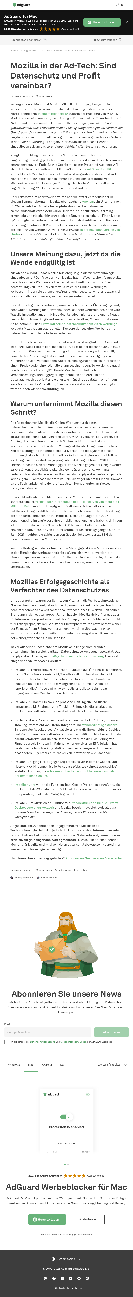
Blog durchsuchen (105, 39)
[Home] (21, 5)
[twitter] (62, 1278)
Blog (25, 50)
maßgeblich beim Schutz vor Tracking (77, 656)
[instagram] (46, 1278)
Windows (14, 1064)
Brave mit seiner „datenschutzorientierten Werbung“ (79, 324)
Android (47, 1064)
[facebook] (54, 1278)
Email (7, 1024)
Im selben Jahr (25, 785)
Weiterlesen (87, 1219)
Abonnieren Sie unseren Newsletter (94, 858)
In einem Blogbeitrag (53, 114)
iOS (62, 1064)
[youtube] (71, 1278)
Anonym (88, 202)
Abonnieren (111, 1032)
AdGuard (15, 50)
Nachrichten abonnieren (25, 39)
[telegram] (79, 1278)
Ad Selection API (99, 169)
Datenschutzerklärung (42, 1041)
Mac (31, 1064)
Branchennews (63, 870)
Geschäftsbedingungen (73, 1041)
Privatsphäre (81, 870)
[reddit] (87, 1278)
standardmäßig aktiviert (99, 725)
